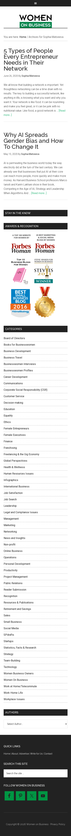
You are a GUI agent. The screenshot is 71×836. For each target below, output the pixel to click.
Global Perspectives (15, 460)
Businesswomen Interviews (20, 364)
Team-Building (12, 660)
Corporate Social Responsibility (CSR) (25, 389)
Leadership (10, 505)
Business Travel (13, 357)
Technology (10, 667)
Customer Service (14, 396)
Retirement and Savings (17, 609)
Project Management (16, 576)
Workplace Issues (14, 699)
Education (9, 409)
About (15, 753)
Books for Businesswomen (19, 344)
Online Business (13, 551)
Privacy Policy (57, 824)
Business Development (17, 351)
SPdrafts (9, 634)
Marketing (9, 525)
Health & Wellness (14, 467)
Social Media (11, 628)
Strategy (8, 654)
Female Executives (15, 435)
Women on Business (36, 20)
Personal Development (17, 563)
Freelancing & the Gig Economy (21, 454)
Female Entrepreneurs (16, 428)
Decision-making (13, 402)
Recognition (10, 596)
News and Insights (14, 538)
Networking (10, 531)
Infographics (11, 480)
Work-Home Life (13, 692)
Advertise (24, 753)
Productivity (11, 570)
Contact (48, 753)
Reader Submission (15, 589)
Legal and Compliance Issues (21, 512)
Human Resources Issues (19, 473)
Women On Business (16, 679)
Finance (8, 441)
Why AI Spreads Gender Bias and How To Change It (33, 140)
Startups (8, 641)
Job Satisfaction (13, 493)
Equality (8, 415)
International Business (16, 486)
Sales (7, 615)
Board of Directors (14, 338)
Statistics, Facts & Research (20, 647)
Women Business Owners (19, 673)
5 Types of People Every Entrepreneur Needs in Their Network (31, 59)
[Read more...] (39, 193)
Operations (10, 557)
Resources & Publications (19, 602)
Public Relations (13, 583)
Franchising (10, 447)
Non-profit (9, 544)
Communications (13, 383)
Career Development (15, 376)
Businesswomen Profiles (18, 370)
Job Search (10, 499)
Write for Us (36, 753)
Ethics (7, 422)
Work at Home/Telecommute (20, 686)
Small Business (13, 621)
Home (7, 753)
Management (11, 518)
